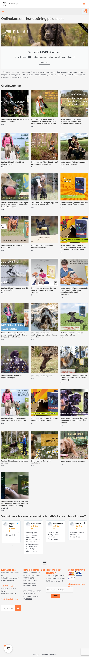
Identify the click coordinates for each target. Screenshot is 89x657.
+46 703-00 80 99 (8, 586)
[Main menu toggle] (84, 4)
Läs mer (44, 62)
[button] (3, 11)
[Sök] (18, 608)
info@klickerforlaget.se (9, 599)
